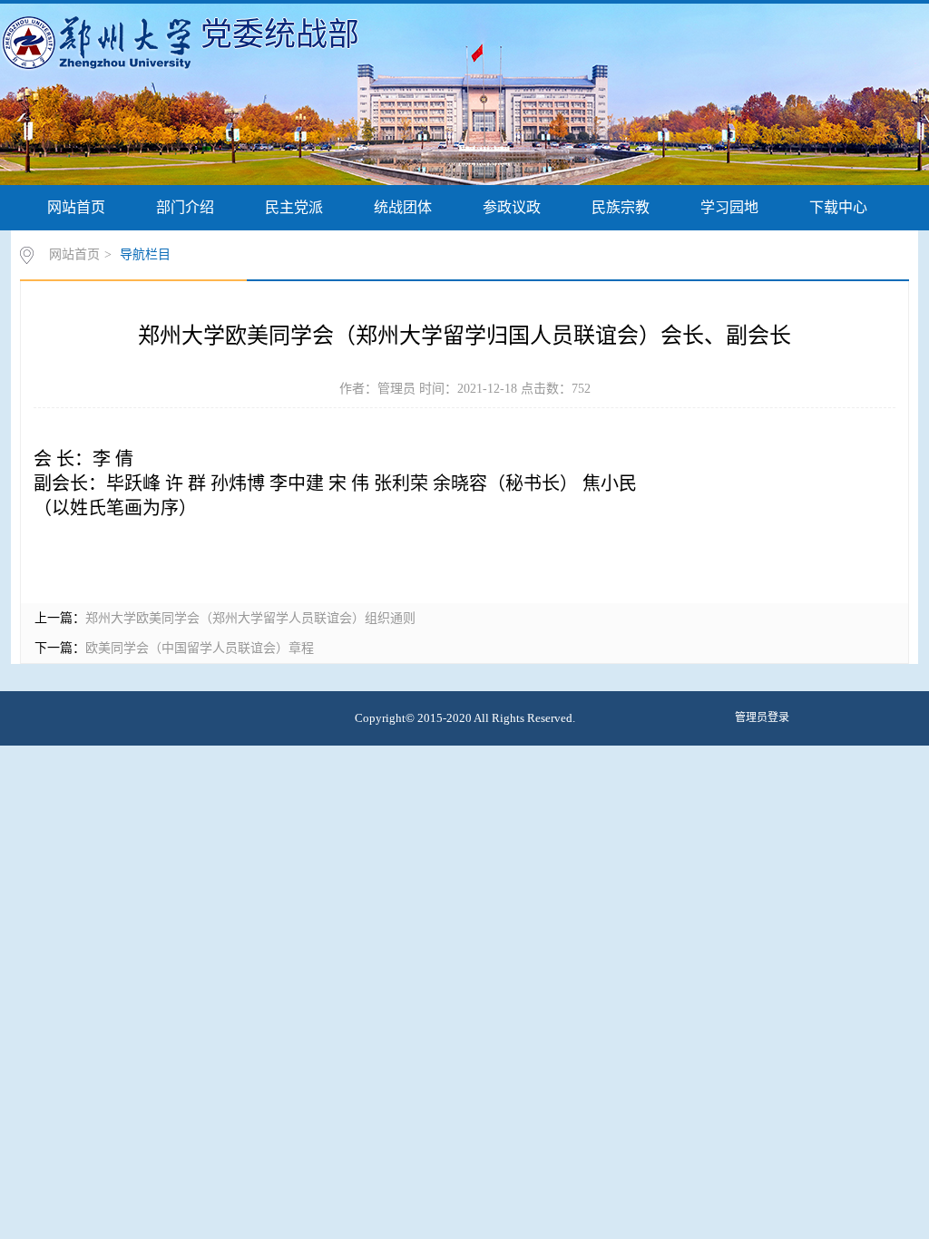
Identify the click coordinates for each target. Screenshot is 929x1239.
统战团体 (403, 207)
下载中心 (838, 207)
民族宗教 (621, 207)
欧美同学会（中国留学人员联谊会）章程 (199, 648)
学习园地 (729, 207)
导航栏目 (145, 254)
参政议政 (512, 207)
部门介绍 (185, 207)
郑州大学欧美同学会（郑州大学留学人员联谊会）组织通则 (250, 618)
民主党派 (294, 207)
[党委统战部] (100, 41)
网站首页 (76, 207)
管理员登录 (762, 717)
